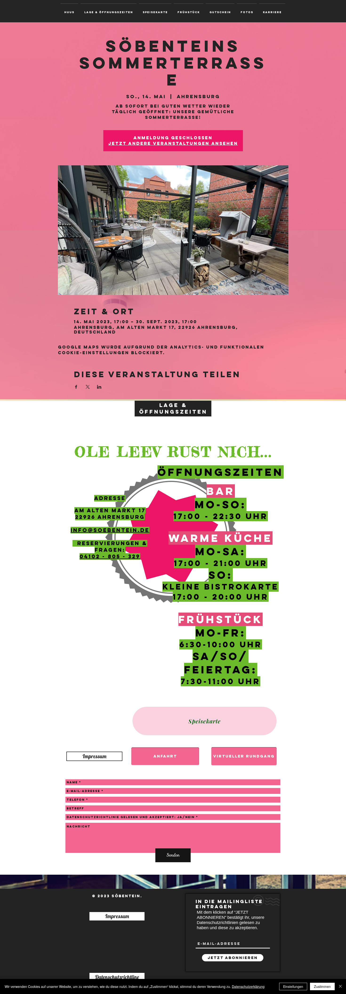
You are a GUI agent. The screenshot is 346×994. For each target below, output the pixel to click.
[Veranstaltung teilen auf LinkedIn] (99, 387)
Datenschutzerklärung (248, 986)
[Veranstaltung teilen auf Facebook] (76, 387)
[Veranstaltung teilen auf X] (87, 387)
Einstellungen (293, 986)
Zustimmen (322, 986)
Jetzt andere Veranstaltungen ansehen (173, 143)
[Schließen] (340, 986)
